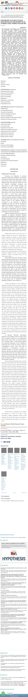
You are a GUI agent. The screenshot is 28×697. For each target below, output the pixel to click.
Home (2, 15)
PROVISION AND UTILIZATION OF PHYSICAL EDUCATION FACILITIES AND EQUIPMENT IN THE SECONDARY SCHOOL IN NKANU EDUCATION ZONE (13, 21)
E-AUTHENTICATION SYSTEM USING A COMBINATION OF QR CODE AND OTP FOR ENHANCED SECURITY (14, 622)
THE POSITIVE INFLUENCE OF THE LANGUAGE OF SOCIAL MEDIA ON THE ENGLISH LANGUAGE (14, 609)
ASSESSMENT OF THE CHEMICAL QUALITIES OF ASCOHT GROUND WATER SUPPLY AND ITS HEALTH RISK (13, 670)
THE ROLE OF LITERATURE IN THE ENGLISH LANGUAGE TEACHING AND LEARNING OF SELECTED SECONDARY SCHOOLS (13, 601)
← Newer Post (4, 492)
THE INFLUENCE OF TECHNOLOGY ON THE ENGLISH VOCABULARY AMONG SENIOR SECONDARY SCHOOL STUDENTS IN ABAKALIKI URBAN (13, 615)
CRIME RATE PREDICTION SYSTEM (9, 595)
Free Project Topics (5, 590)
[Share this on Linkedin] (9, 442)
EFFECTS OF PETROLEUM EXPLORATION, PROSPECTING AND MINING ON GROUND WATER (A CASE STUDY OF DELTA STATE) (14, 660)
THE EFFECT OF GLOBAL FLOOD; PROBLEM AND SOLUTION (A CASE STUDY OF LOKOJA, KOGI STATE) (3, 483)
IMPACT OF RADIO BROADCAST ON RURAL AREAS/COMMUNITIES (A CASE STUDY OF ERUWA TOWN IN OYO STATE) (13, 629)
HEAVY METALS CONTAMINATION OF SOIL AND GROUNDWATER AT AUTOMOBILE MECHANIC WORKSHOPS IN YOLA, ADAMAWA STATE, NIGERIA (23, 462)
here (5, 425)
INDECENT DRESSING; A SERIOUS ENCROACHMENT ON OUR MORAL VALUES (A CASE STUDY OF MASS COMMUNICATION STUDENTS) (13, 584)
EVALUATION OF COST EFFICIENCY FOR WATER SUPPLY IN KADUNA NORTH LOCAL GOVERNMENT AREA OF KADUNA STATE (13, 656)
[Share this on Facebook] (4, 442)
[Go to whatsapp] (3, 693)
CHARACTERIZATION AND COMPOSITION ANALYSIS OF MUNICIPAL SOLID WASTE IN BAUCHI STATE (12, 667)
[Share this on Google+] (7, 442)
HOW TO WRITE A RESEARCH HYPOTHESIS (13, 543)
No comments (3, 25)
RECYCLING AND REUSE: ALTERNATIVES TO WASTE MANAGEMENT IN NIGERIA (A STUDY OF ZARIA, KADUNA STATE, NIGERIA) (10, 461)
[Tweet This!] (6, 442)
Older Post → (24, 492)
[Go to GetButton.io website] (3, 695)
